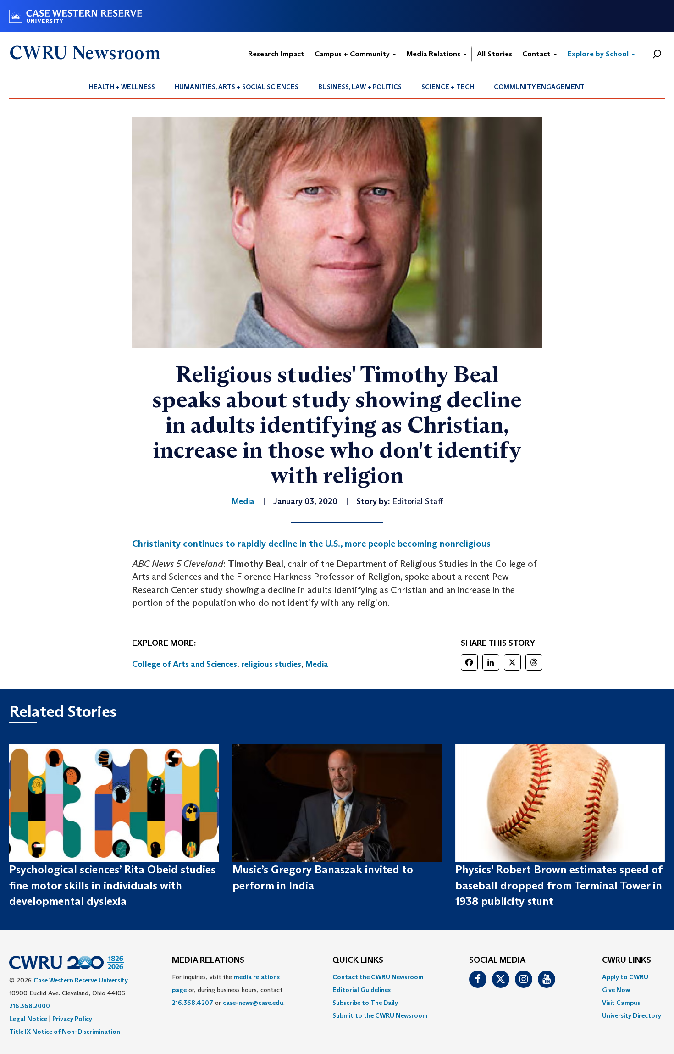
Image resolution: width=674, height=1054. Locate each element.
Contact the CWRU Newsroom (378, 977)
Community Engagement (539, 87)
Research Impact (276, 54)
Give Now (616, 990)
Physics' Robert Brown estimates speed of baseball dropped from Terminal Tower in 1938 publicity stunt (558, 885)
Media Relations (434, 54)
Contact (537, 54)
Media (316, 664)
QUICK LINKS (357, 960)
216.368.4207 (192, 1003)
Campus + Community (353, 54)
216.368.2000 (29, 1006)
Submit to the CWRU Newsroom (380, 1015)
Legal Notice (28, 1019)
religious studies (271, 664)
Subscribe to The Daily (365, 1003)
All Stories (494, 54)
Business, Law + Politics (360, 87)
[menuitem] (122, 86)
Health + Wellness (122, 87)
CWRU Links (626, 960)
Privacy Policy (72, 1019)
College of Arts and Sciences (184, 664)
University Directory (631, 1015)
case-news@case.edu (253, 1003)
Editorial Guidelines (361, 990)
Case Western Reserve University (80, 980)
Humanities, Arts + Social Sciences (236, 87)
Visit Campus (621, 1003)
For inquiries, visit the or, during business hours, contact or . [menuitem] (228, 990)
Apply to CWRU (625, 977)
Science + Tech (447, 87)
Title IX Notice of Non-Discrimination (64, 1031)
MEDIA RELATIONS (208, 960)
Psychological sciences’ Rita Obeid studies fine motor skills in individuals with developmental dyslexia (112, 885)
